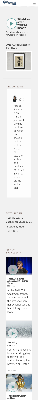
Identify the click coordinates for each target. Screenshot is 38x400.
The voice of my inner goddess (16, 396)
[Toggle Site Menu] (34, 3)
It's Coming (12, 342)
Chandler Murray (12, 370)
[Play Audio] (25, 3)
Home (2, 0)
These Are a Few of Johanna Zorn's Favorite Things (17, 280)
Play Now (11, 23)
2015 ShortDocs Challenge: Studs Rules (19, 220)
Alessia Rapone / (21, 44)
